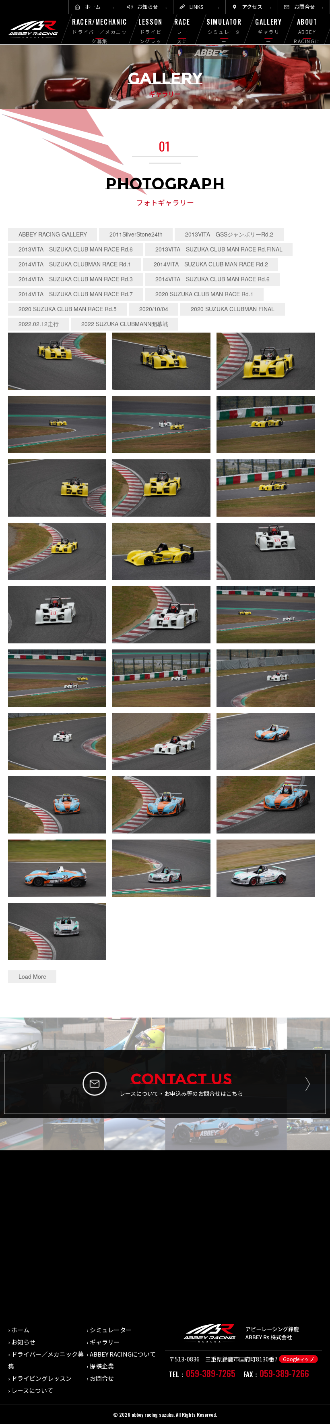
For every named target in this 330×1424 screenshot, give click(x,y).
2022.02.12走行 (39, 324)
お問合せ (304, 6)
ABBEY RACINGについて (123, 1354)
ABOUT (307, 35)
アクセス (252, 6)
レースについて (32, 1390)
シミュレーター (111, 1330)
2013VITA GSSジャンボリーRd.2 (229, 234)
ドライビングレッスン (41, 1378)
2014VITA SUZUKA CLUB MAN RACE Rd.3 (76, 279)
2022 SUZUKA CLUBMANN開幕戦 (124, 324)
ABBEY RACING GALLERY (53, 234)
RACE (182, 40)
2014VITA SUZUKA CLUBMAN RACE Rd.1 (75, 264)
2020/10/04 (153, 309)
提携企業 (102, 1366)
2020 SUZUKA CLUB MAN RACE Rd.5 (68, 309)
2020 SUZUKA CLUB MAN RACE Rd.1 (204, 294)
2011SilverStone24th (136, 234)
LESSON (151, 35)
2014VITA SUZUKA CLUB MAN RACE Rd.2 (211, 264)
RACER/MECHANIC (99, 30)
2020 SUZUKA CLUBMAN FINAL (232, 309)
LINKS (197, 6)
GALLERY (268, 30)
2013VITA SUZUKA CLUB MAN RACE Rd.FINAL (219, 249)
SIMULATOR (224, 30)
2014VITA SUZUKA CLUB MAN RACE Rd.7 (76, 294)
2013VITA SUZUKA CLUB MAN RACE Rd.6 (76, 249)
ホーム (93, 6)
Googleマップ (298, 1358)
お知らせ (147, 6)
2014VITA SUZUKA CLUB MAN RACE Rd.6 (212, 279)
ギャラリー (105, 1342)
